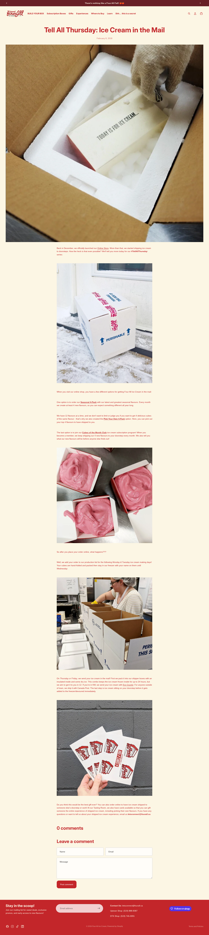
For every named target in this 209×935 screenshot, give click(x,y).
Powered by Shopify (115, 926)
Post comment (66, 884)
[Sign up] (99, 908)
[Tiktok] (17, 926)
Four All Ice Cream (99, 926)
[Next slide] (200, 3)
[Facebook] (7, 926)
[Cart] (201, 13)
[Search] (189, 13)
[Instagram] (12, 926)
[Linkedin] (22, 926)
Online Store (103, 248)
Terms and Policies (196, 926)
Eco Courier (128, 685)
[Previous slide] (7, 3)
